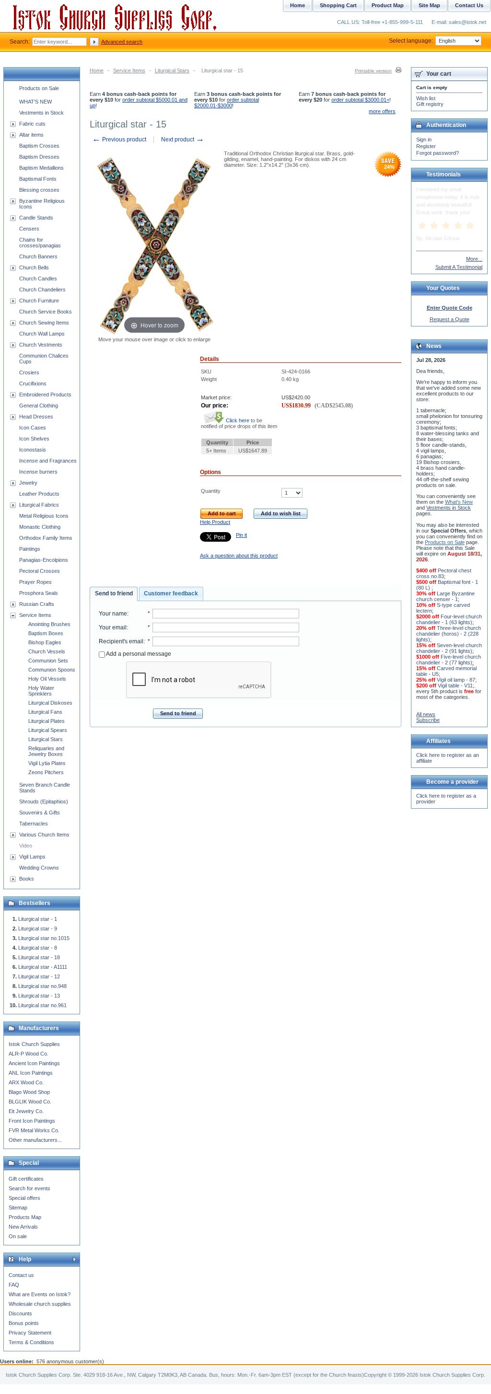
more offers (382, 111)
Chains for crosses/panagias (40, 242)
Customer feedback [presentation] (171, 593)
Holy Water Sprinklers (41, 691)
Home (97, 70)
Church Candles (38, 278)
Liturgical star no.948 (42, 986)
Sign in (424, 139)
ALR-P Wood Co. (28, 1054)
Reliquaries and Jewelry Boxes (46, 751)
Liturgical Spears (47, 730)
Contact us (21, 1275)
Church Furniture (39, 300)
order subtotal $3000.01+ (360, 100)
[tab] (114, 594)
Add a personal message (138, 654)
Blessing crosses (39, 190)
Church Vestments (40, 345)
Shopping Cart (338, 5)
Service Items (129, 70)
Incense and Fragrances (48, 461)
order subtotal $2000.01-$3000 (226, 102)
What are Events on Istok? (39, 1294)
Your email (113, 627)
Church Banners (38, 256)
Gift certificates (26, 1179)
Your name (113, 613)
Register (426, 146)
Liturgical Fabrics (39, 505)
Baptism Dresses (39, 157)
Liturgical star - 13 (39, 996)
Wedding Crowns (39, 868)
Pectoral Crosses (39, 571)
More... (474, 259)
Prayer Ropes (35, 582)
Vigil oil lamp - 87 (456, 680)
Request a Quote (449, 319)
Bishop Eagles (44, 642)
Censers (29, 229)
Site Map (429, 5)
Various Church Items (44, 834)
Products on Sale (39, 88)
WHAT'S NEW (35, 102)
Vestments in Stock (41, 113)
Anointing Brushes (49, 624)
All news (425, 714)
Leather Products (39, 494)
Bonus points (24, 1323)
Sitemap (18, 1207)
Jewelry (28, 483)
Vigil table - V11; (456, 685)
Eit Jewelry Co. (26, 1111)
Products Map (25, 1217)
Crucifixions (33, 383)
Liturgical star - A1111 (42, 967)
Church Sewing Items (44, 322)
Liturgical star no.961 (42, 1005)
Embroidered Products (45, 394)
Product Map (388, 5)
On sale (18, 1236)
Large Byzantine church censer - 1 (445, 596)
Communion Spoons (51, 670)
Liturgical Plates (46, 721)
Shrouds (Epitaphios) (43, 801)
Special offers (24, 1198)
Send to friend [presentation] (114, 593)
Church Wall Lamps (42, 334)
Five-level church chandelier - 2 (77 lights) (448, 659)
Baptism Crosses (39, 146)
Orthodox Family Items (45, 538)
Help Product (215, 522)
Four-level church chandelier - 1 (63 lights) (449, 619)
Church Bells (34, 267)
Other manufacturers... (35, 1140)
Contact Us (469, 5)
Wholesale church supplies (40, 1304)
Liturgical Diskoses (50, 703)
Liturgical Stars (172, 70)
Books (26, 879)
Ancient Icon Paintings (34, 1063)
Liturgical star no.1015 (44, 938)
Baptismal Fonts (38, 179)
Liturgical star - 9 (37, 928)
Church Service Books (45, 311)
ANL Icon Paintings (31, 1073)
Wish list (425, 98)
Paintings (29, 549)
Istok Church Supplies (34, 1044)
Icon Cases (32, 427)
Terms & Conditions (31, 1342)
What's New (459, 502)
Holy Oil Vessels (47, 679)
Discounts (20, 1313)
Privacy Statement (30, 1333)
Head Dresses (36, 416)
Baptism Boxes (45, 633)
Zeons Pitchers (46, 772)
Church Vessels (46, 651)
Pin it (241, 535)
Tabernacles (33, 823)
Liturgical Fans (45, 712)
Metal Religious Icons (44, 516)
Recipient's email (121, 641)
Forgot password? (437, 153)
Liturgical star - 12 (39, 976)
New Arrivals (23, 1227)
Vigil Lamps (32, 857)
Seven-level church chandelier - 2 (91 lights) (449, 648)
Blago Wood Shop (29, 1092)
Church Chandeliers (42, 289)
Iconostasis (32, 450)
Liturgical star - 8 (37, 948)
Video (25, 845)
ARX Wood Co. (26, 1082)
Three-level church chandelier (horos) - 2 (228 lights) (448, 633)
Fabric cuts (32, 124)
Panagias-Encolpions (43, 560)
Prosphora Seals (38, 593)
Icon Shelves (34, 438)
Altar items (31, 135)
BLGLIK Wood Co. (30, 1101)
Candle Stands (36, 218)
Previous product (119, 139)
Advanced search (121, 42)
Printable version (373, 70)
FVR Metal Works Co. (34, 1130)
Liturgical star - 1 (37, 919)
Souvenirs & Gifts (39, 812)
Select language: (411, 40)
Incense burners (38, 472)
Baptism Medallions (41, 168)
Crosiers (29, 372)
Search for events (29, 1188)
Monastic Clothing (39, 527)
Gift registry (430, 104)
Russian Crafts (36, 604)
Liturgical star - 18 (39, 957)
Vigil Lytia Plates (47, 763)
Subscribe (428, 720)
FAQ (14, 1285)
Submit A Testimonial (458, 267)
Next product (182, 139)
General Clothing (38, 405)
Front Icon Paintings (32, 1121)
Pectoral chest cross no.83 (443, 573)
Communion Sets (48, 660)
